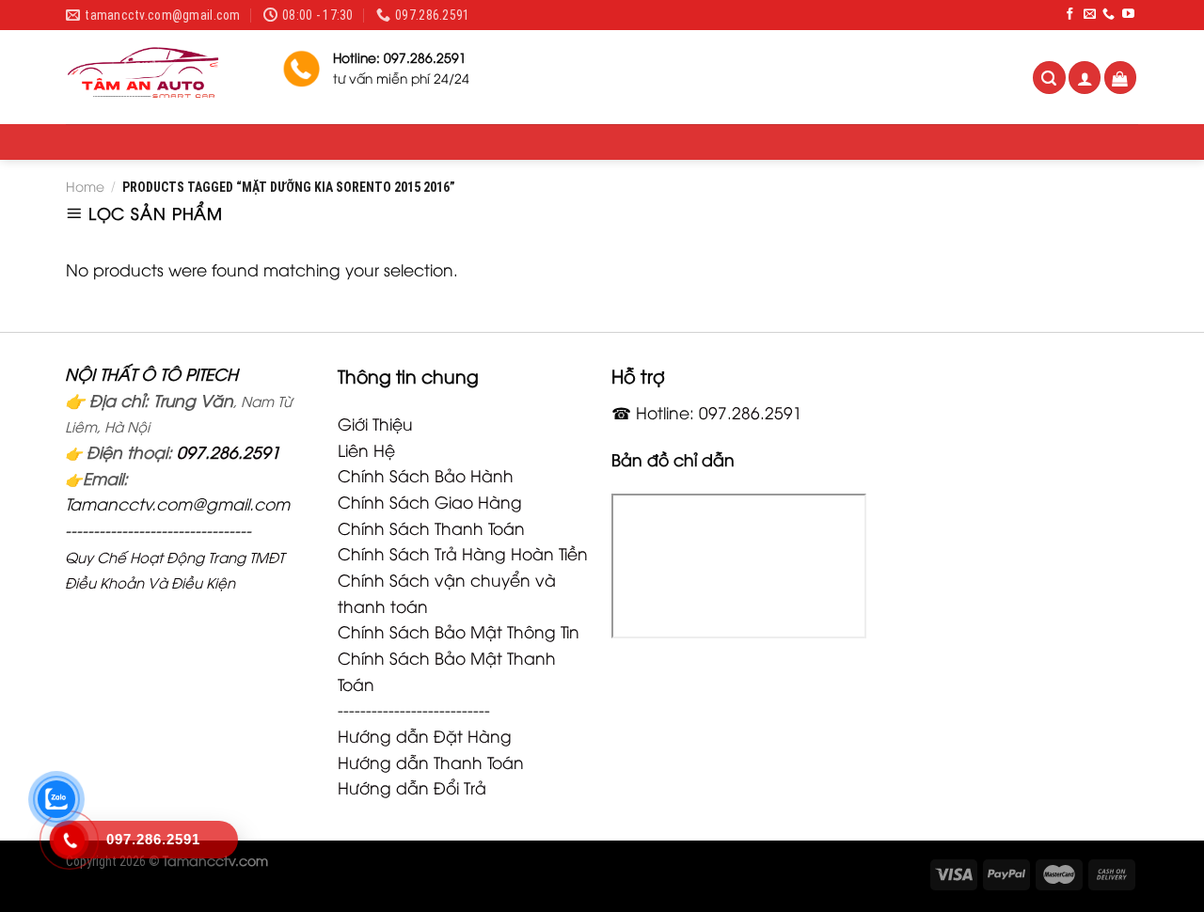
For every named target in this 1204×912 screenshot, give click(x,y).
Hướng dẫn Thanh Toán (431, 761)
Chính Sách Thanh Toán (431, 527)
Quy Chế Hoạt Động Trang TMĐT (174, 556)
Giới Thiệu (375, 423)
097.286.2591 (228, 451)
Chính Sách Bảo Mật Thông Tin (458, 631)
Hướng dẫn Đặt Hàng (425, 735)
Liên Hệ (366, 449)
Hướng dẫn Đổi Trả (412, 787)
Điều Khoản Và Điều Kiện (150, 582)
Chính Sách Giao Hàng (430, 501)
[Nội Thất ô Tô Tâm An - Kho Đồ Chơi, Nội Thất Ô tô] (160, 77)
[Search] (1049, 77)
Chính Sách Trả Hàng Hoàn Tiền (463, 553)
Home (85, 186)
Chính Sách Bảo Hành (426, 475)
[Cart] (1120, 77)
